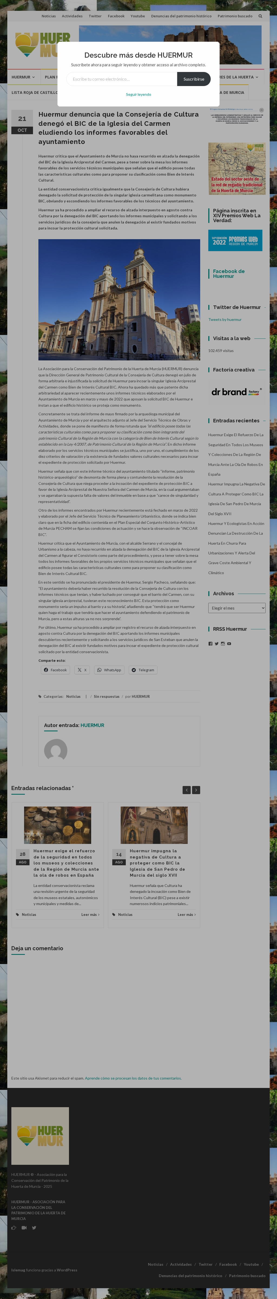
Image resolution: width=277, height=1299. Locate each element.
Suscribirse (194, 78)
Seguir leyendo (138, 94)
